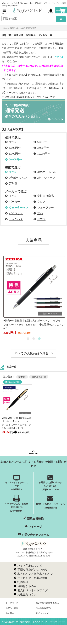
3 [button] (39, 338)
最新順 (22, 376)
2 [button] (33, 338)
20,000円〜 (15, 159)
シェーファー (45, 207)
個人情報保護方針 (44, 608)
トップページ (12, 603)
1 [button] (28, 338)
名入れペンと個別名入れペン (35, 573)
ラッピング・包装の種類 (32, 577)
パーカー (14, 201)
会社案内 (10, 613)
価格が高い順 (12, 382)
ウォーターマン (18, 207)
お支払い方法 (12, 608)
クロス (41, 201)
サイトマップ (42, 613)
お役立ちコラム (27, 594)
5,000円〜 (15, 153)
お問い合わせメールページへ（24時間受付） (50, 506)
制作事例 (22, 582)
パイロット (16, 213)
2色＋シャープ (46, 177)
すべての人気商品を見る (31, 353)
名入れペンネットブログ (32, 590)
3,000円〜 (43, 147)
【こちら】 (58, 57)
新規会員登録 (35, 518)
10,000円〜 (43, 153)
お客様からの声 (27, 586)
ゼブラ (41, 219)
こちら (45, 97)
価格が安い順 (38, 376)
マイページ (35, 526)
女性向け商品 (45, 195)
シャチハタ (16, 219)
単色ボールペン (47, 171)
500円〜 (42, 141)
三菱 (40, 213)
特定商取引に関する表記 (47, 603)
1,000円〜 (15, 147)
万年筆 (13, 183)
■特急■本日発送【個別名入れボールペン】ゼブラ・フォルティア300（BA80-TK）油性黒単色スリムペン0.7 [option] (33, 326)
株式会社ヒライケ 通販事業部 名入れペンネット (25, 622)
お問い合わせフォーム (35, 534)
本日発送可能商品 (16, 74)
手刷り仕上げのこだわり (32, 569)
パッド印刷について (29, 565)
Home (5, 28)
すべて (13, 141)
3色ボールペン (18, 177)
